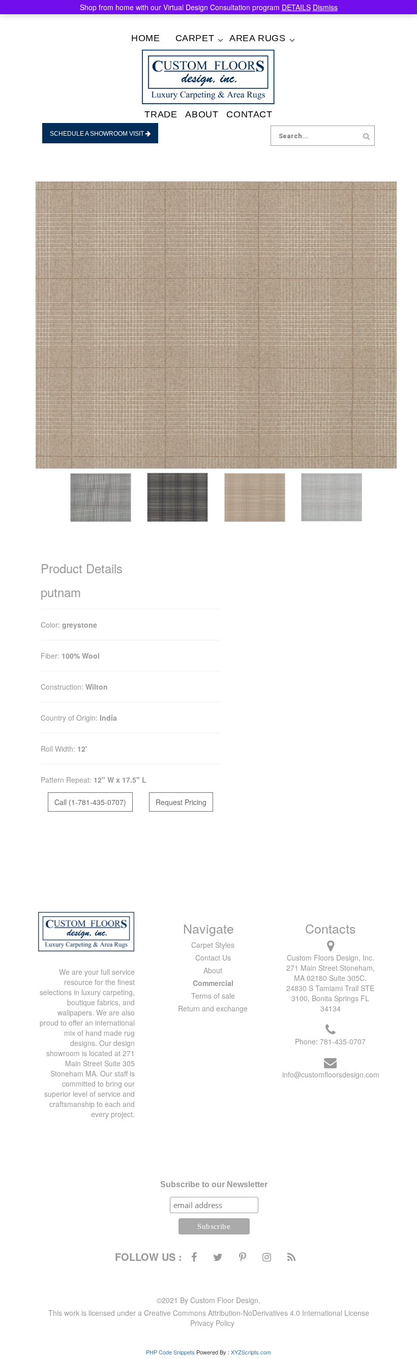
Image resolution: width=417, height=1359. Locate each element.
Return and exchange (213, 1008)
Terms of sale (213, 996)
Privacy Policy (212, 1323)
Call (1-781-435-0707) (90, 802)
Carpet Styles (212, 945)
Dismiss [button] (325, 7)
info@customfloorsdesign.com (330, 1074)
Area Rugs (257, 38)
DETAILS (296, 7)
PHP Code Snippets (170, 1352)
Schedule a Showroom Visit (97, 133)
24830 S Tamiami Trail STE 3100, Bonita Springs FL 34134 (330, 998)
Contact (249, 114)
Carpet (195, 38)
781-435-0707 (343, 1041)
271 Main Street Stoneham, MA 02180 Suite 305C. (330, 973)
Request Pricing (181, 802)
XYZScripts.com (251, 1352)
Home (145, 38)
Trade (160, 114)
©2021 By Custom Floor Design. (208, 1300)
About (201, 114)
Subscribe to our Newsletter (213, 1184)
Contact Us (213, 957)
